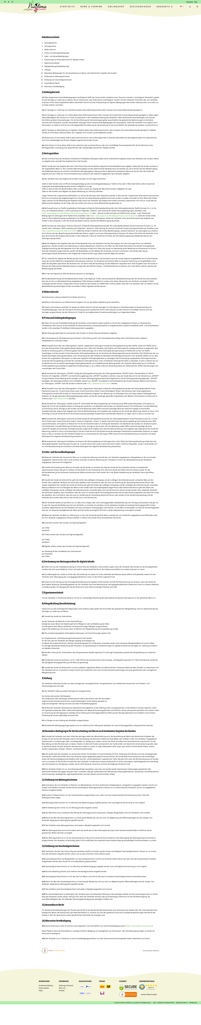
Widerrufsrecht (182, 1002)
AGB (154, 1002)
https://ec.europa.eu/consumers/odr (139, 926)
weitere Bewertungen (149, 994)
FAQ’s (41, 990)
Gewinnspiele (44, 988)
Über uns (62, 988)
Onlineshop (116, 6)
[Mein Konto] (190, 6)
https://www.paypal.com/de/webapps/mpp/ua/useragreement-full (67, 213)
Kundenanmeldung (46, 985)
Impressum (193, 1002)
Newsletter (189, 2)
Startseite (67, 6)
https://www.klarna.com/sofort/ (99, 383)
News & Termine (92, 6)
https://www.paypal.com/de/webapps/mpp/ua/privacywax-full (113, 216)
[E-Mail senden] (12, 2)
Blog (195, 2)
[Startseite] (35, 6)
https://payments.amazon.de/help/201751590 (59, 231)
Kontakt (61, 990)
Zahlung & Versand (66, 985)
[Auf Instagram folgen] (8, 2)
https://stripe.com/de (60, 398)
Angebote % (165, 6)
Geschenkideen (140, 6)
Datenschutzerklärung (166, 1002)
